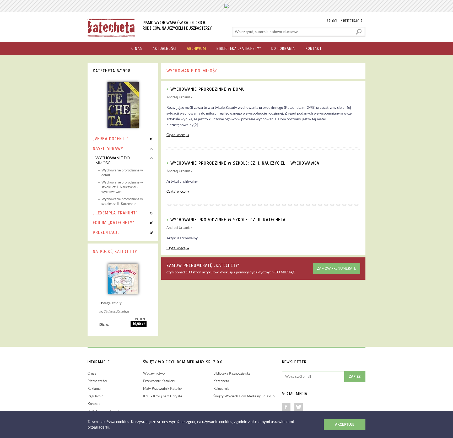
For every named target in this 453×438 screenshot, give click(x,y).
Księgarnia (221, 389)
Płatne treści (97, 381)
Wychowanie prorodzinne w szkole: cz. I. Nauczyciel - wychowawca (122, 187)
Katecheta (221, 381)
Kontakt (94, 404)
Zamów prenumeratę (336, 269)
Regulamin (95, 396)
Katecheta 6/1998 (112, 71)
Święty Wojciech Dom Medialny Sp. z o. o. (244, 396)
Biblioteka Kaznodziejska (232, 373)
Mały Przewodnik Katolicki (163, 389)
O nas (92, 373)
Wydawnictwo (154, 373)
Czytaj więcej (176, 135)
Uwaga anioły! (110, 303)
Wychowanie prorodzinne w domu (122, 172)
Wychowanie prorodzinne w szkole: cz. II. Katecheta (122, 201)
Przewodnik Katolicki (159, 381)
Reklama (94, 389)
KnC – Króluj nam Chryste (162, 396)
